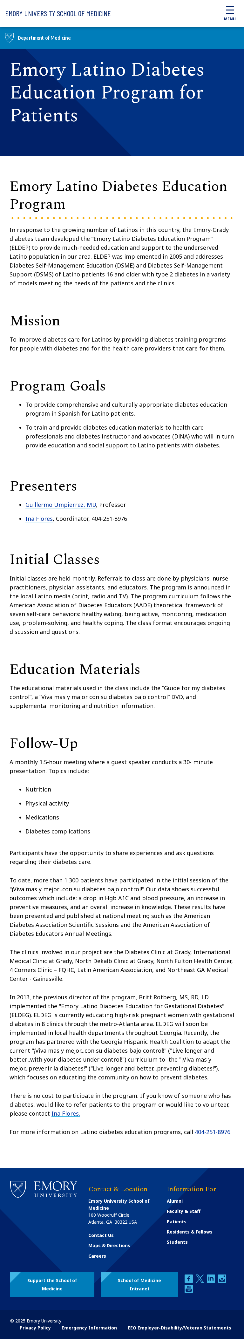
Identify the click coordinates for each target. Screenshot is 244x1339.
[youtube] (189, 1291)
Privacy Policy (35, 1328)
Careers (97, 1256)
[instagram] (222, 1281)
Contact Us (101, 1235)
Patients (176, 1222)
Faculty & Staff (183, 1211)
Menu (230, 19)
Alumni (175, 1201)
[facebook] (189, 1281)
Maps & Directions (109, 1245)
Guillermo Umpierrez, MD (60, 504)
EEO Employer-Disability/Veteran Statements (179, 1328)
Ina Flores (39, 518)
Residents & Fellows (190, 1232)
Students (177, 1242)
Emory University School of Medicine (58, 13)
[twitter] (200, 1281)
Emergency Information (89, 1328)
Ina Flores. (65, 1113)
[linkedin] (211, 1281)
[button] (52, 1284)
